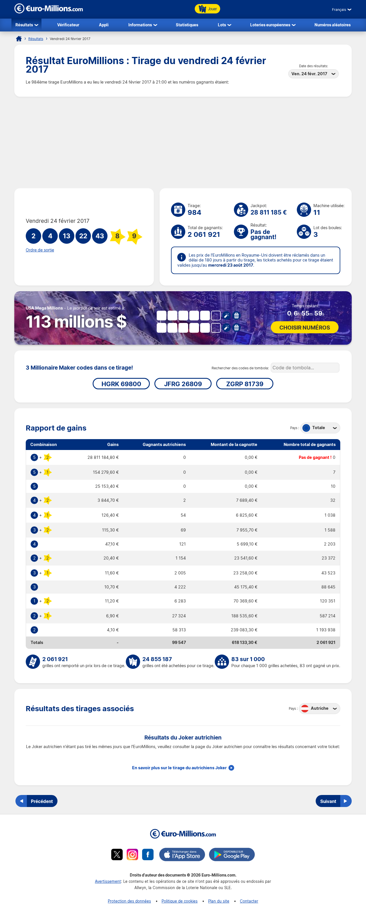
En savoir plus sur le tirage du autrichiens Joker (179, 767)
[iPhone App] (182, 855)
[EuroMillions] (48, 11)
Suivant (328, 801)
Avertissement (108, 881)
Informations (140, 24)
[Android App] (232, 855)
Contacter (249, 901)
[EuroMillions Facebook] (148, 855)
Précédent (42, 801)
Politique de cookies (180, 901)
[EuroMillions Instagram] (132, 855)
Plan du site (218, 901)
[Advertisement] (183, 142)
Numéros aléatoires (333, 24)
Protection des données (129, 901)
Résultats (24, 24)
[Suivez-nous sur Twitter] (117, 855)
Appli (104, 24)
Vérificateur (68, 24)
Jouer (212, 8)
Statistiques (187, 24)
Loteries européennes (270, 24)
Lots (222, 24)
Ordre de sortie (40, 250)
